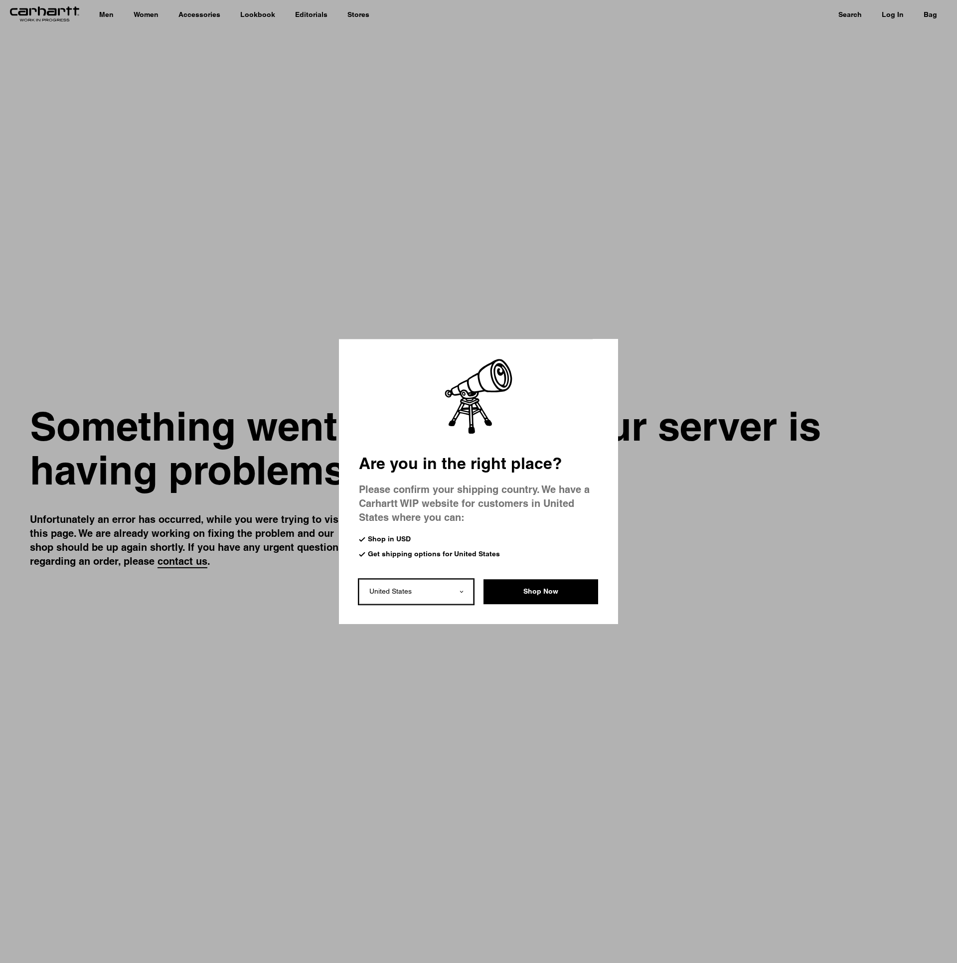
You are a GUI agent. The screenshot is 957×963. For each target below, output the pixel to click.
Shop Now (540, 591)
